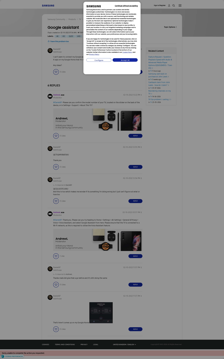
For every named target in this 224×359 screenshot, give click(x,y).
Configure (98, 60)
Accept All (125, 60)
